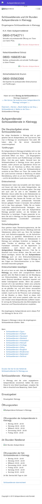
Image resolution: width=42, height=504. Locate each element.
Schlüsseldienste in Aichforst (16, 356)
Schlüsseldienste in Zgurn (15, 331)
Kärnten (13, 107)
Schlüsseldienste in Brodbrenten (17, 352)
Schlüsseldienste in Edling (15, 347)
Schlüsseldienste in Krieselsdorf (17, 340)
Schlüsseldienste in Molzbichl (16, 338)
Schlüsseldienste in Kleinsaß (16, 343)
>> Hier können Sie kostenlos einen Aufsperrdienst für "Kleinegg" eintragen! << (21, 101)
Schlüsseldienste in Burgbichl (16, 349)
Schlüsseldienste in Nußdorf (16, 334)
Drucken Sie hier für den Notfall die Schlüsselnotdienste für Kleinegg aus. (15, 370)
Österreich (5, 107)
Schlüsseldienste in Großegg (16, 345)
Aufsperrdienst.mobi (16, 2)
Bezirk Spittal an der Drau (27, 107)
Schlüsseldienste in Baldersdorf (17, 354)
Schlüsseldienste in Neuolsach (17, 336)
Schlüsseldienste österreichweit (14, 482)
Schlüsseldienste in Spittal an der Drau (15, 109)
